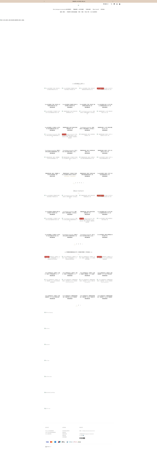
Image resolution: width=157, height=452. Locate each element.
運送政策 (64, 432)
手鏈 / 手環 (87, 12)
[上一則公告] (44, 1)
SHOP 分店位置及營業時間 (50, 432)
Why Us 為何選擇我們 (49, 430)
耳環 (79, 12)
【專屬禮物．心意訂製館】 (78, 9)
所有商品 (103, 9)
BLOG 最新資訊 (93, 12)
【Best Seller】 (95, 9)
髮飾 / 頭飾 (62, 12)
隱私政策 (64, 435)
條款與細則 (64, 437)
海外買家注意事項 (65, 430)
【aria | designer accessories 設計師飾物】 (62, 9)
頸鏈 (82, 12)
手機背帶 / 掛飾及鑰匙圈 (72, 12)
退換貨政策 (64, 433)
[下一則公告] (112, 1)
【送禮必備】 (88, 9)
